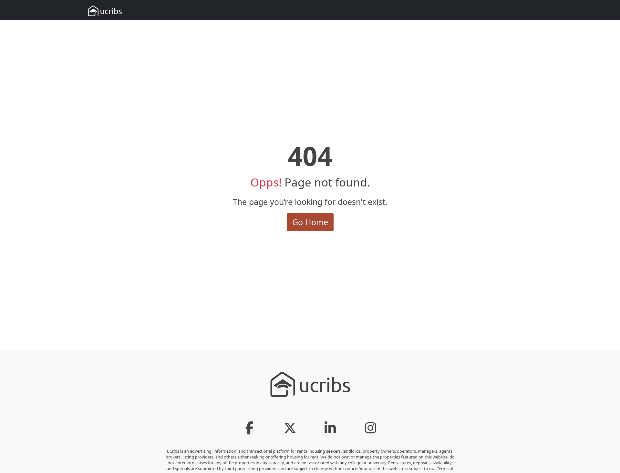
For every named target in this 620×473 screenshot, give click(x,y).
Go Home (310, 221)
